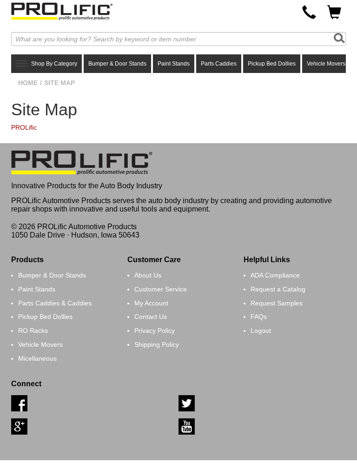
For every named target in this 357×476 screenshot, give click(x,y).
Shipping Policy (156, 344)
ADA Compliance (275, 275)
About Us (147, 275)
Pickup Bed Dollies (272, 63)
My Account (151, 303)
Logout (261, 330)
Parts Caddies (219, 63)
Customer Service (160, 289)
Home (28, 82)
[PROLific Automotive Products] (62, 10)
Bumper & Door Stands (117, 63)
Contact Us (150, 316)
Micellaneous (37, 358)
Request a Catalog (278, 289)
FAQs (259, 316)
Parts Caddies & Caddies (55, 303)
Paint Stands (174, 63)
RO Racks (33, 330)
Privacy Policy (154, 330)
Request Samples (277, 303)
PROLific (24, 127)
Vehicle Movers (326, 63)
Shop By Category (53, 63)
